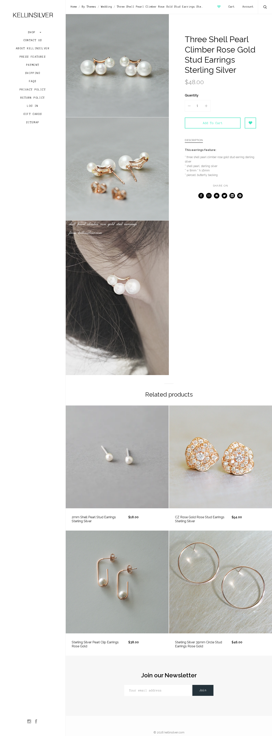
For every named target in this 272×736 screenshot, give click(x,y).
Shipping (32, 73)
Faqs (33, 81)
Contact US (32, 40)
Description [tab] (194, 140)
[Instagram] (29, 721)
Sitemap (32, 122)
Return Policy (33, 97)
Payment (32, 65)
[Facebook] (36, 721)
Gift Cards (32, 114)
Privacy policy (33, 89)
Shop (32, 32)
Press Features (33, 56)
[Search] (265, 7)
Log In (32, 106)
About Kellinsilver (33, 48)
